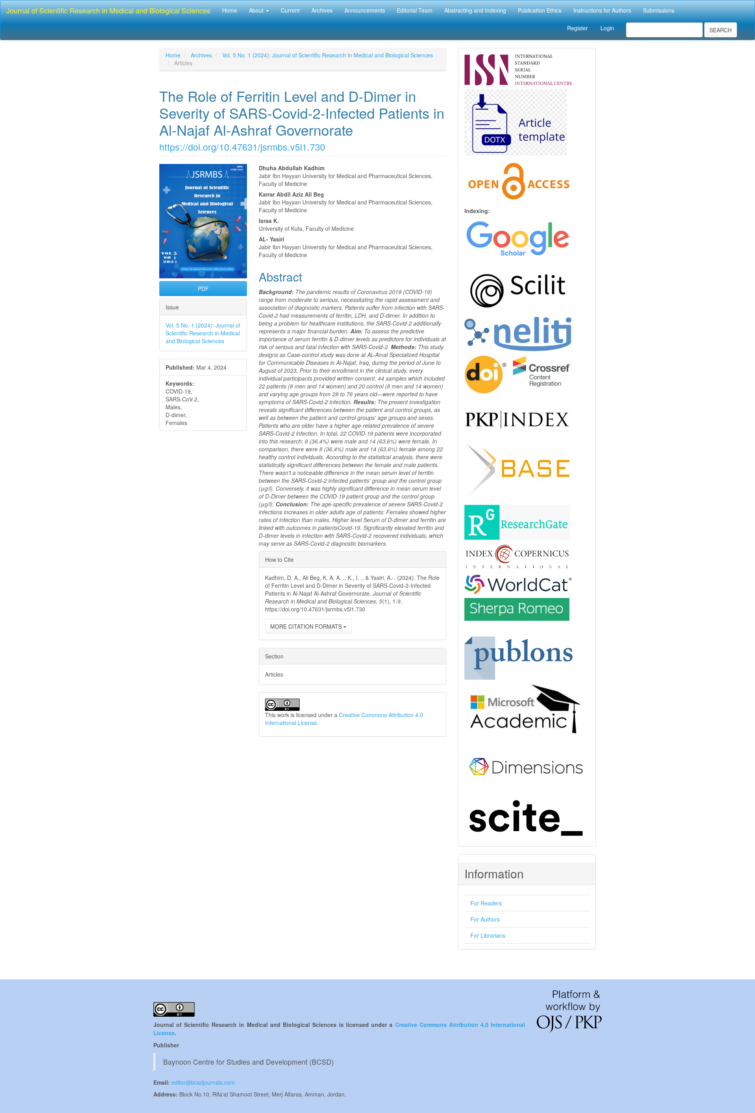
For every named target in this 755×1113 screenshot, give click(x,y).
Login (607, 28)
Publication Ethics (540, 10)
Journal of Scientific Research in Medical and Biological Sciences (108, 10)
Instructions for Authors (602, 10)
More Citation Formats (306, 626)
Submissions (658, 10)
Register (577, 28)
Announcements (364, 10)
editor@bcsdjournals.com (203, 1082)
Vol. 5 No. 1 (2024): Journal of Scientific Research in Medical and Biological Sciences (327, 55)
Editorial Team (415, 10)
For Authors (485, 919)
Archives (322, 10)
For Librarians (487, 935)
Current (290, 10)
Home (229, 10)
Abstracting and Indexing (475, 10)
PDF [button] (203, 289)
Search (720, 30)
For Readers (486, 903)
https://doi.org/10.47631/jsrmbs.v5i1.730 (242, 146)
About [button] (257, 10)
